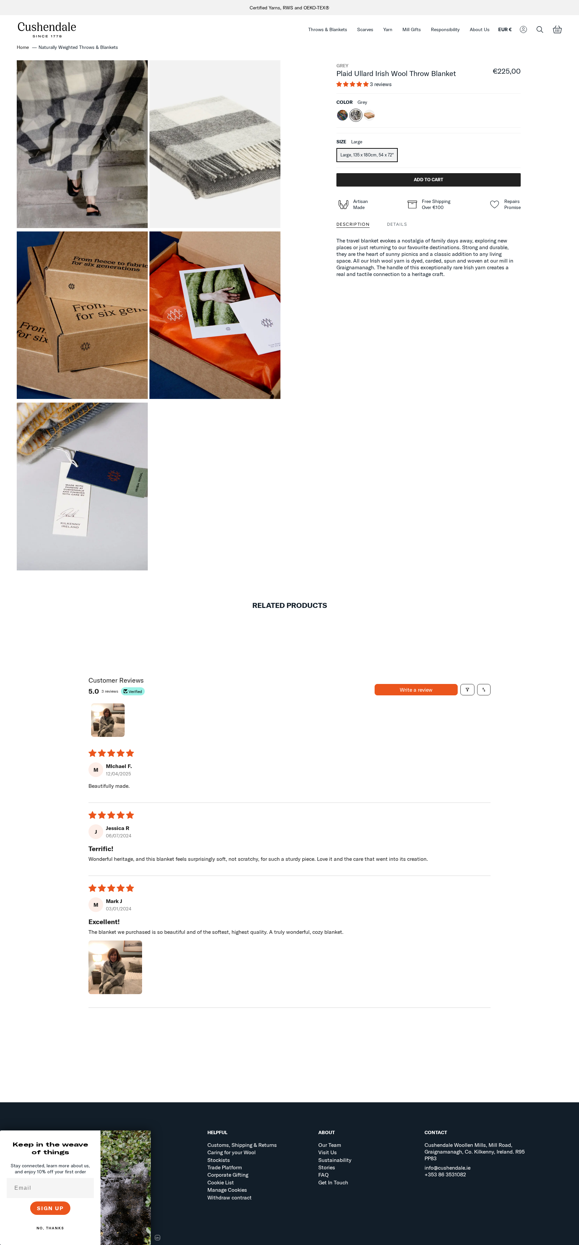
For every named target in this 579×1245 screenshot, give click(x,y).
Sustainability (334, 1160)
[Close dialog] (143, 1138)
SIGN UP (50, 1208)
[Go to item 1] (108, 720)
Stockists (218, 1160)
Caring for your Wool (231, 1152)
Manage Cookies (227, 1189)
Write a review (416, 689)
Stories (326, 1167)
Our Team (329, 1145)
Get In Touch (333, 1182)
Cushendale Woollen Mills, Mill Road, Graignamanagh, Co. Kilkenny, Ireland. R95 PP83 (475, 1152)
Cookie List (220, 1182)
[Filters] (467, 689)
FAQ (323, 1174)
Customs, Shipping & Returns (242, 1145)
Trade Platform (224, 1167)
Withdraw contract (229, 1197)
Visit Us (327, 1152)
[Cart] (557, 29)
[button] (327, 29)
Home (23, 47)
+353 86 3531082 (445, 1174)
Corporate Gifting (227, 1174)
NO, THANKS (50, 1228)
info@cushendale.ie (447, 1167)
